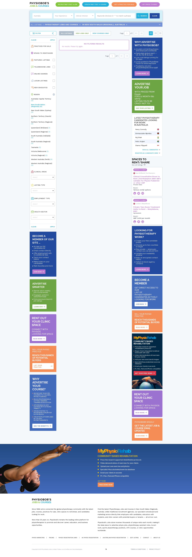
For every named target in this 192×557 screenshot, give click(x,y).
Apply (52, 40)
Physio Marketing (38, 537)
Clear (33, 40)
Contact (146, 537)
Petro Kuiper (140, 141)
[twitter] (106, 549)
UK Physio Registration (90, 537)
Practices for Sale (42, 46)
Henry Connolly (141, 129)
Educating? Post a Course (95, 4)
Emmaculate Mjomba (143, 133)
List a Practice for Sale (124, 4)
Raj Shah (138, 137)
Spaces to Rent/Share (43, 53)
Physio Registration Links (68, 537)
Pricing (51, 537)
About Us (156, 537)
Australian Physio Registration (114, 537)
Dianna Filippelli (141, 145)
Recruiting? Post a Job (67, 4)
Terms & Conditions (138, 549)
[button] (54, 94)
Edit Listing (134, 537)
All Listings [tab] (66, 33)
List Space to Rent (149, 4)
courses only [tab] (100, 33)
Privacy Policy (154, 549)
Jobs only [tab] (82, 33)
